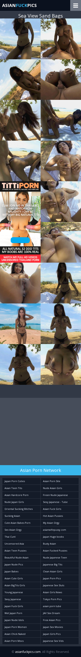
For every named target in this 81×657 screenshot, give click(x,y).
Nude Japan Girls (14, 502)
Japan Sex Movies (53, 627)
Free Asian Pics (51, 620)
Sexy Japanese (13, 599)
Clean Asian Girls (52, 571)
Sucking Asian (12, 515)
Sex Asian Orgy (13, 529)
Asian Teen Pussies (15, 550)
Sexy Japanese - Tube (55, 502)
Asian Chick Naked (15, 634)
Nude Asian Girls (52, 488)
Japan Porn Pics (52, 578)
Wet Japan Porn (13, 613)
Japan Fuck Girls (14, 606)
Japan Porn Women (16, 627)
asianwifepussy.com (54, 529)
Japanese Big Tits (52, 564)
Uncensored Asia (14, 543)
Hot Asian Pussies (53, 515)
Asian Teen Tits (13, 488)
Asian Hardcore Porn (17, 495)
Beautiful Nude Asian (17, 557)
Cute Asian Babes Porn (17, 522)
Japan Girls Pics (51, 634)
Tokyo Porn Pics (52, 599)
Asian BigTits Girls (15, 585)
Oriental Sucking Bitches (19, 508)
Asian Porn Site (51, 481)
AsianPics (19, 5)
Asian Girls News (52, 592)
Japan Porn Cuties (15, 481)
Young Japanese (14, 592)
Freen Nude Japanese (55, 495)
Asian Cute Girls (14, 578)
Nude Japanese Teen (55, 557)
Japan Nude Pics (14, 564)
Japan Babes (11, 571)
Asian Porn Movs (14, 640)
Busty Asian (49, 543)
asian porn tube (52, 606)
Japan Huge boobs (53, 536)
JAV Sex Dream (51, 613)
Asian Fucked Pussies (55, 550)
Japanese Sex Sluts (53, 585)
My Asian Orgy (51, 522)
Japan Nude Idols (14, 620)
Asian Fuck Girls (52, 508)
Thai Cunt (10, 536)
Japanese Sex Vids (53, 640)
